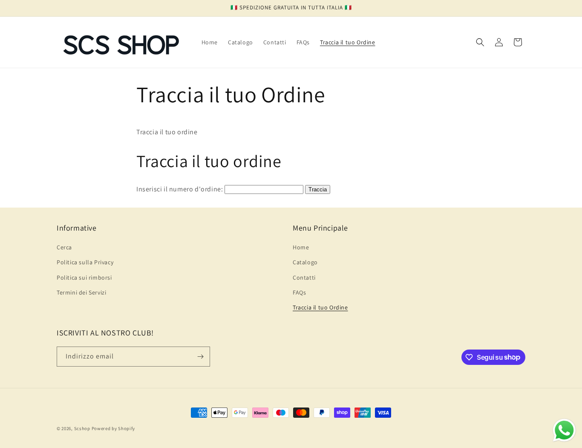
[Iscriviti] (200, 357)
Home (301, 247)
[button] (480, 42)
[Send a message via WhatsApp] (564, 430)
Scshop (82, 428)
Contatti (304, 277)
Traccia (317, 189)
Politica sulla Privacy (85, 262)
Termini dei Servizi (81, 292)
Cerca (64, 247)
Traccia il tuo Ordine (320, 307)
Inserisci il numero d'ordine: (179, 189)
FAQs (299, 292)
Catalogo (305, 262)
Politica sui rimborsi (84, 277)
